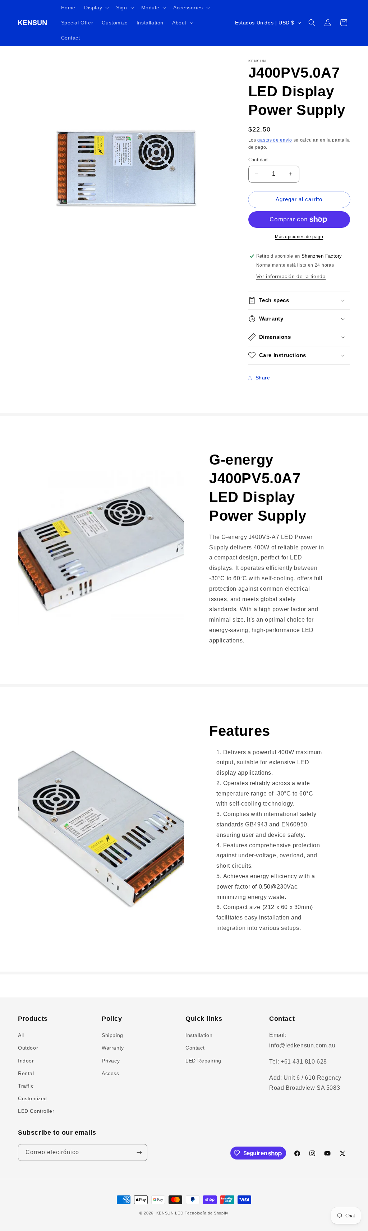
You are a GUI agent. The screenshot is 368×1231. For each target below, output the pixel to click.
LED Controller (36, 1111)
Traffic (25, 1086)
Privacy (111, 1061)
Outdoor (28, 1048)
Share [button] (263, 378)
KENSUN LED (170, 1213)
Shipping (112, 1035)
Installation (198, 1035)
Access (110, 1073)
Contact (194, 1048)
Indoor (26, 1061)
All (21, 1035)
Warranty (113, 1048)
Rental (26, 1073)
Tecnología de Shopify (207, 1213)
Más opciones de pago (299, 236)
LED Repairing (203, 1061)
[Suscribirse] (139, 1152)
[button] (96, 7)
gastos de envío (274, 140)
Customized (32, 1098)
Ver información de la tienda (291, 276)
